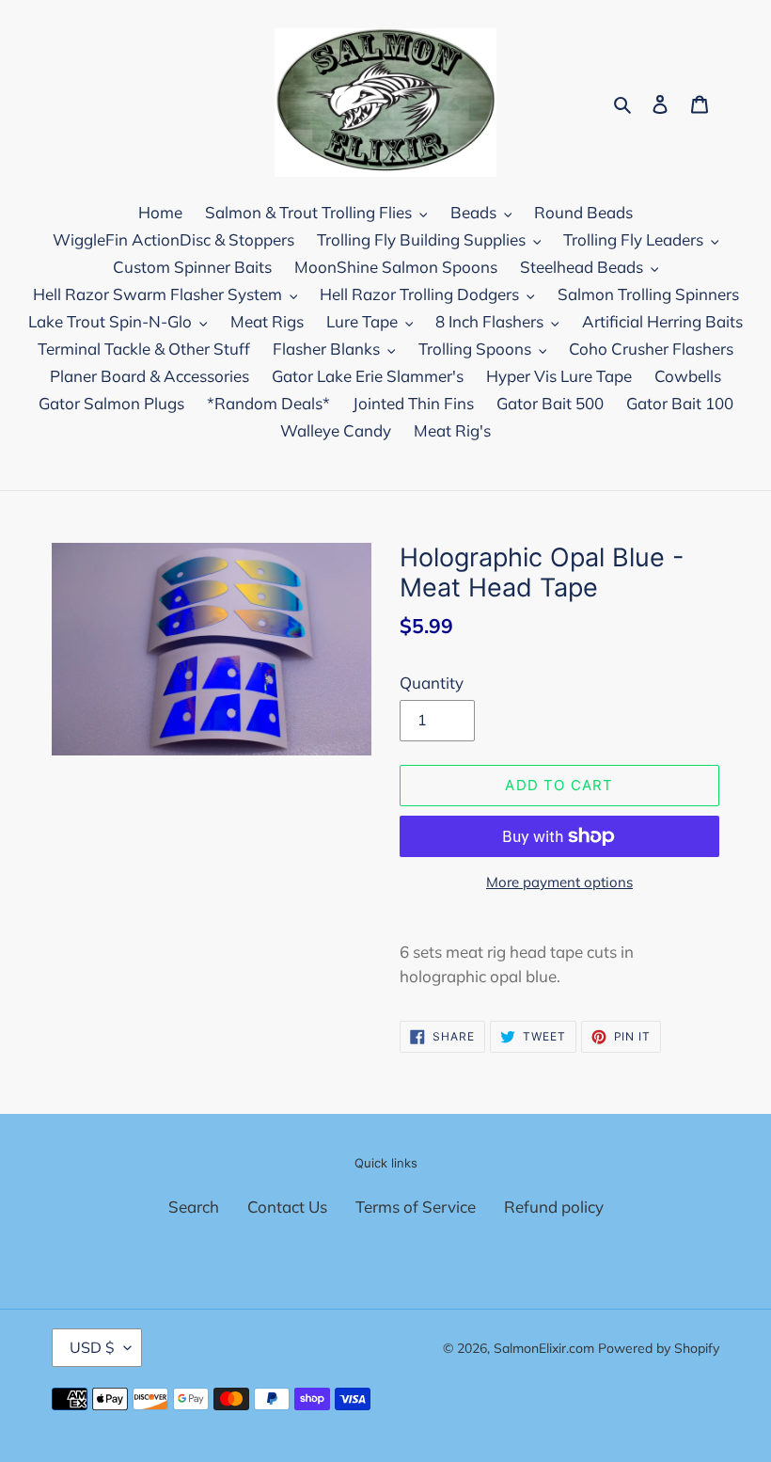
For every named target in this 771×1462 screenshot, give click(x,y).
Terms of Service (415, 1206)
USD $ (92, 1347)
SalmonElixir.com (544, 1348)
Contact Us (287, 1206)
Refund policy (554, 1206)
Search (193, 1206)
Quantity (432, 682)
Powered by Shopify (658, 1348)
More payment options (559, 882)
